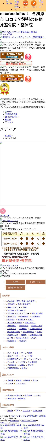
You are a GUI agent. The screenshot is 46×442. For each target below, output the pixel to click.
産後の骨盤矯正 (24, 304)
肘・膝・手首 (37, 313)
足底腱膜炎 (11, 365)
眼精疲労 (21, 320)
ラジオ (10, 383)
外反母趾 (23, 329)
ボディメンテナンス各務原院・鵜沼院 (28, 416)
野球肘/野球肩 (13, 368)
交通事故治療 (11, 114)
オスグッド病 (12, 356)
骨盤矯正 (11, 304)
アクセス (9, 122)
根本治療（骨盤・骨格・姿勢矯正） (21, 301)
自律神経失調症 (36, 335)
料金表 (8, 119)
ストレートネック (14, 323)
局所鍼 (10, 380)
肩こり (34, 338)
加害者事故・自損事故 (16, 399)
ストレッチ (20, 383)
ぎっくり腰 (11, 316)
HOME (15, 282)
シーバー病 (11, 329)
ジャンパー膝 (26, 356)
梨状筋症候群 (36, 326)
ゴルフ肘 (21, 362)
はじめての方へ (12, 117)
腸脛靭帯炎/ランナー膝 (16, 359)
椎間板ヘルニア (22, 338)
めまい (39, 332)
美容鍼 (27, 380)
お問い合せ (37, 411)
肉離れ (22, 365)
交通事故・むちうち (33, 395)
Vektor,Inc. (4, 423)
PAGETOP (4, 215)
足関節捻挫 (32, 362)
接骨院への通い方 (14, 395)
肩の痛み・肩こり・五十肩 (18, 313)
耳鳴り (30, 320)
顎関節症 (11, 320)
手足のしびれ (12, 335)
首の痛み (23, 341)
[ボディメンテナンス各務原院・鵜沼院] (18, 32)
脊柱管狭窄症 (28, 332)
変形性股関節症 (36, 329)
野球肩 (30, 365)
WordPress (14, 421)
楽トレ (35, 380)
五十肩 (10, 338)
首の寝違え (11, 341)
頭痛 (25, 307)
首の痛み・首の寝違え (16, 310)
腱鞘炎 (24, 335)
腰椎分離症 (11, 326)
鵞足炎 (24, 368)
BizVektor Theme (28, 421)
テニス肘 (11, 362)
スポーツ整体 (12, 353)
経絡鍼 (18, 380)
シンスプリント (35, 359)
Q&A (18, 410)
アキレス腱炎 (26, 353)
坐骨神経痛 (23, 316)
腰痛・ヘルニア (13, 307)
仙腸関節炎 (23, 326)
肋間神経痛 (35, 316)
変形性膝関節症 (13, 332)
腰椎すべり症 (30, 323)
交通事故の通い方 (15, 288)
